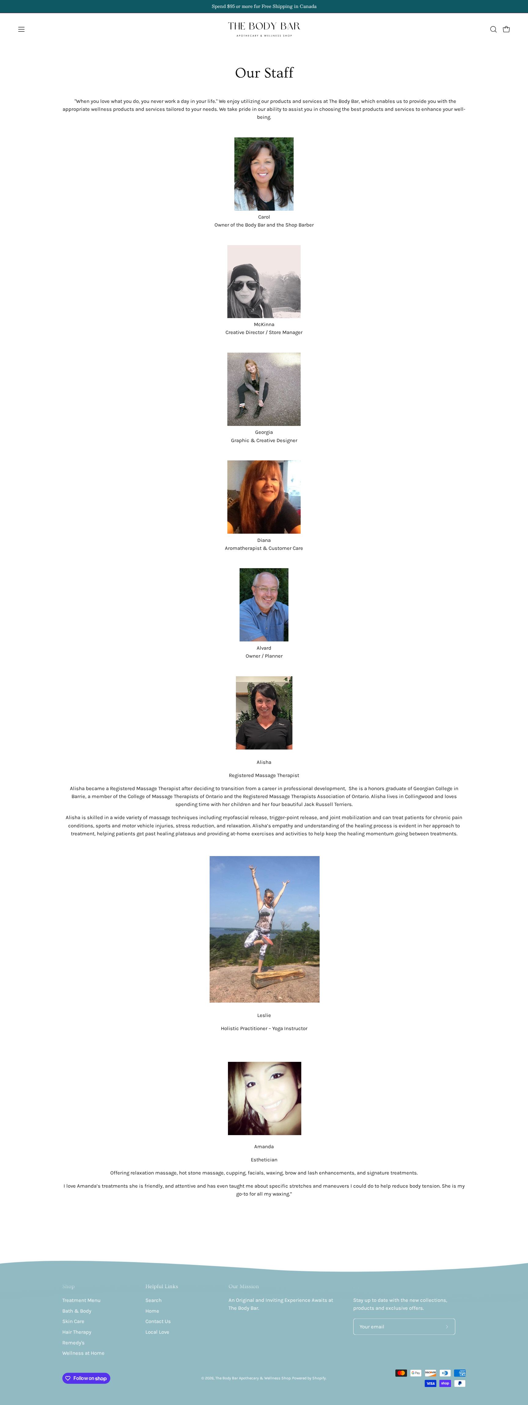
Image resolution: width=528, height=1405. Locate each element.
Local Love (157, 1332)
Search (153, 1300)
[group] (264, 6)
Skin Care (73, 1321)
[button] (493, 29)
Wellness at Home (83, 1353)
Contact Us (158, 1321)
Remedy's (73, 1342)
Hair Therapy (76, 1332)
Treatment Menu (81, 1300)
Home (152, 1311)
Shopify (319, 1378)
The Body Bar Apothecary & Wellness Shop (253, 1378)
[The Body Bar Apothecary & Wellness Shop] (264, 29)
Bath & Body (76, 1311)
